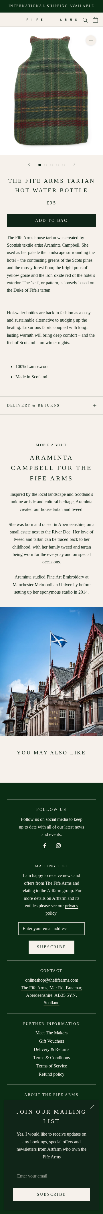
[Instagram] (58, 845)
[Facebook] (44, 845)
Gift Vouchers (51, 1041)
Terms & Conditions (51, 1057)
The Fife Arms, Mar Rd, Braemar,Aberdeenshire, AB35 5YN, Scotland (51, 995)
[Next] (74, 164)
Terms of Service (51, 1065)
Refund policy (51, 1074)
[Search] (85, 19)
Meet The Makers (51, 1032)
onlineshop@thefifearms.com (51, 980)
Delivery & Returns (33, 405)
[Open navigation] (8, 19)
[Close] (92, 1107)
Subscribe (51, 1194)
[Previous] (29, 164)
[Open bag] (95, 20)
